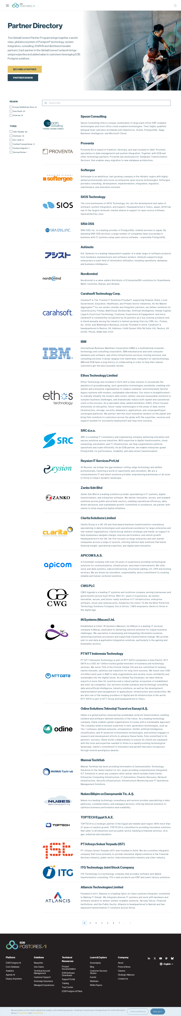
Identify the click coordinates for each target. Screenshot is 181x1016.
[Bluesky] (172, 958)
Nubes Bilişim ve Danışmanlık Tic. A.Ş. (107, 794)
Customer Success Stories (98, 972)
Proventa (87, 143)
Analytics (10, 971)
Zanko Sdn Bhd (91, 488)
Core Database (12, 967)
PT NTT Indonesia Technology (102, 653)
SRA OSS (87, 224)
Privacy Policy (22, 1013)
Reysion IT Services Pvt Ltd (100, 461)
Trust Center (67, 987)
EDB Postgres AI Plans (72, 991)
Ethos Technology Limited (99, 375)
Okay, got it (157, 1011)
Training (65, 983)
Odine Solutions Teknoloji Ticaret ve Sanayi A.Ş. (114, 708)
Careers (121, 971)
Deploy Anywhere (14, 979)
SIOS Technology (93, 197)
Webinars (94, 981)
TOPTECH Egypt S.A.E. (97, 817)
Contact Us (123, 979)
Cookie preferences (138, 1011)
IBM (83, 341)
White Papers (96, 985)
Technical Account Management (42, 972)
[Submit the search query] (45, 103)
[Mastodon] (166, 958)
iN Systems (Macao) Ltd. (98, 619)
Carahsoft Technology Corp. (101, 293)
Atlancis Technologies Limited (102, 887)
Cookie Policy (37, 1013)
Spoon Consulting (93, 116)
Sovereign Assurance (43, 981)
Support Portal (68, 979)
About (120, 963)
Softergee (88, 170)
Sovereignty (95, 963)
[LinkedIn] (149, 958)
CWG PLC (88, 586)
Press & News (124, 967)
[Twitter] (155, 958)
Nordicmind (89, 274)
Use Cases (39, 967)
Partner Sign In (23, 77)
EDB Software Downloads (68, 974)
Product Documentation (69, 967)
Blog (92, 967)
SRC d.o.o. (88, 430)
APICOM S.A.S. (92, 555)
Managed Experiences (44, 985)
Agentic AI (10, 975)
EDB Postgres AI (13, 963)
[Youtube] (160, 958)
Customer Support (42, 977)
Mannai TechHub (93, 760)
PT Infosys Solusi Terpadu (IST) (103, 844)
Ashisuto (87, 247)
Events (93, 977)
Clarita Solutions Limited (98, 518)
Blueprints (38, 963)
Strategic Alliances (126, 975)
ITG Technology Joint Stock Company (107, 867)
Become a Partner (24, 69)
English (167, 964)
